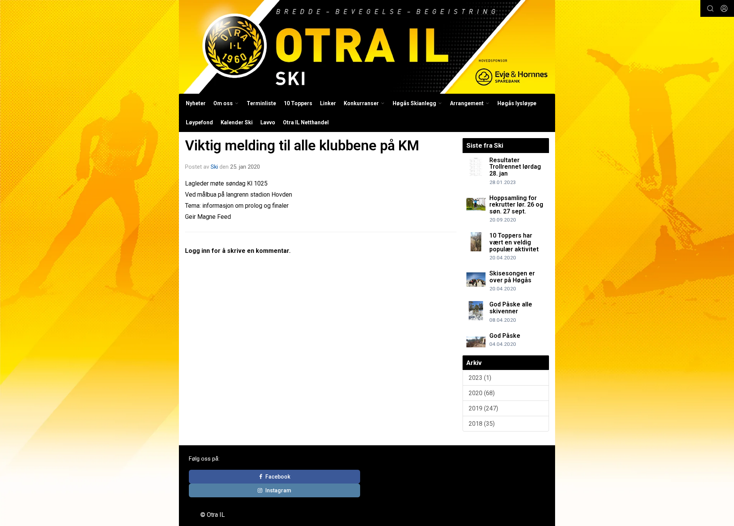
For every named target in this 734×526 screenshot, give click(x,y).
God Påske (504, 335)
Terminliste (261, 103)
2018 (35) (482, 423)
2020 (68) (482, 393)
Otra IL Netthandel (306, 122)
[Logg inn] (724, 8)
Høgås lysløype (516, 103)
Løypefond (199, 122)
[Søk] (710, 8)
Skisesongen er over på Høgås (512, 277)
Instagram (278, 490)
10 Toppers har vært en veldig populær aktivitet (514, 242)
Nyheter (196, 103)
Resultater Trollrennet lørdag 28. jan (515, 166)
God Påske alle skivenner (510, 308)
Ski (214, 166)
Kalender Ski (237, 122)
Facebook (277, 477)
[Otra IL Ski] (367, 47)
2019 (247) (483, 408)
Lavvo (267, 122)
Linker (328, 103)
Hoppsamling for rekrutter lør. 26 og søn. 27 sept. (516, 204)
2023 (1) (480, 377)
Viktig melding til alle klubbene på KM (302, 145)
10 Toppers (298, 103)
